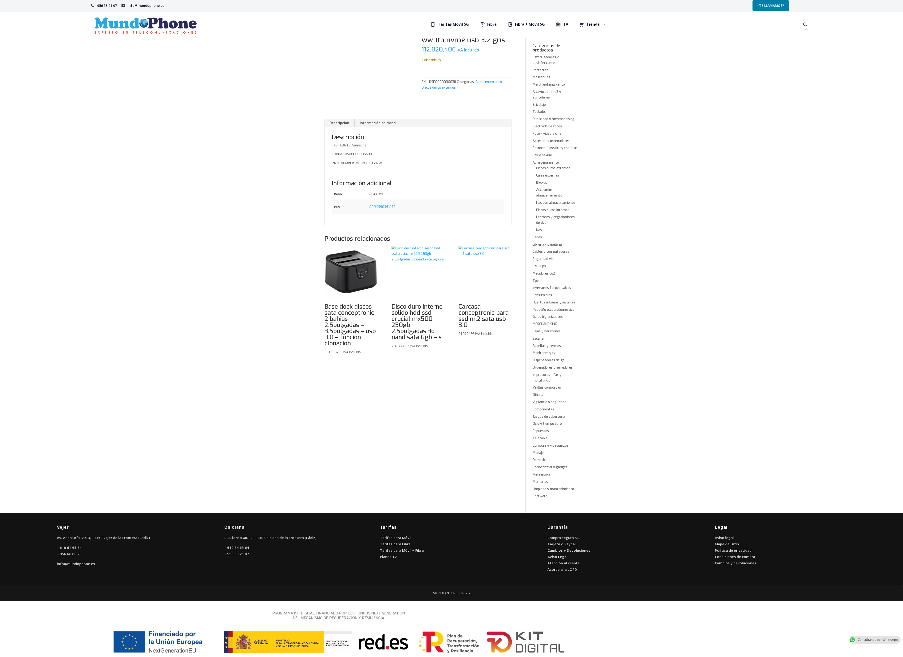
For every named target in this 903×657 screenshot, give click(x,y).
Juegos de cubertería (549, 416)
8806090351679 (382, 207)
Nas (539, 230)
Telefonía (540, 438)
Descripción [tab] (339, 123)
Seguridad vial (543, 259)
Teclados (540, 112)
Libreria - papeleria (547, 244)
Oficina (538, 395)
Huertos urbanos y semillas (554, 302)
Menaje (538, 453)
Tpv (536, 281)
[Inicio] (164, 24)
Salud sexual (542, 155)
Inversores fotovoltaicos (552, 288)
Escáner (539, 338)
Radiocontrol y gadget (550, 467)
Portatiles (540, 70)
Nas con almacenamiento (555, 203)
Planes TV (388, 556)
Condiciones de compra (735, 556)
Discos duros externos (439, 87)
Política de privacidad (733, 550)
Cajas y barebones (547, 331)
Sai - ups (539, 266)
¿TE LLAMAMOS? (770, 5)
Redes (537, 237)
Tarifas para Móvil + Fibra (402, 550)
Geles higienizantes (548, 317)
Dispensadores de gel (549, 360)
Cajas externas (547, 175)
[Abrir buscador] (805, 24)
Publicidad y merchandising (553, 119)
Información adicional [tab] (378, 123)
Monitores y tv (544, 353)
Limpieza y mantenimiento (553, 489)
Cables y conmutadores (551, 251)
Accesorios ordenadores (551, 141)
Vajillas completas (547, 387)
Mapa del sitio (727, 544)
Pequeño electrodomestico (553, 309)
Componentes (543, 409)
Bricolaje (539, 104)
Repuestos (541, 431)
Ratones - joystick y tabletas (555, 148)
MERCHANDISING (545, 324)
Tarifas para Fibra (395, 544)
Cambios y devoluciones (735, 563)
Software (540, 496)
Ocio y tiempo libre (547, 423)
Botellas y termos (547, 346)
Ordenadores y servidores (553, 367)
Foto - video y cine (547, 133)
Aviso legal (724, 537)
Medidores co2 (544, 273)
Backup (541, 182)
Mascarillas (541, 77)
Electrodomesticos (547, 126)
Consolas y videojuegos (550, 445)
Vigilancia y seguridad (549, 402)
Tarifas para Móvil (395, 537)
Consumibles (542, 295)
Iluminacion (541, 474)
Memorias (540, 482)
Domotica (540, 460)
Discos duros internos (552, 210)
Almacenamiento (488, 82)
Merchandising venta (549, 84)
